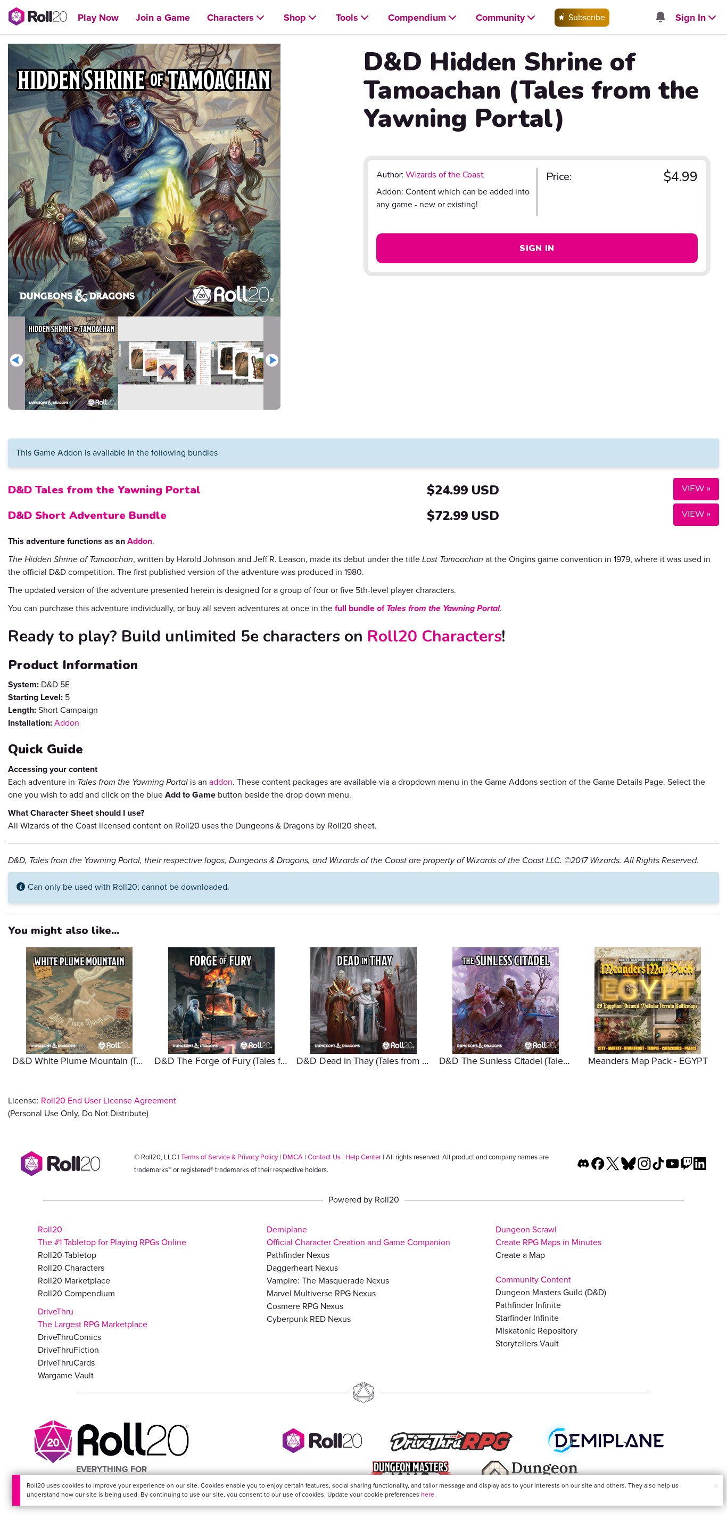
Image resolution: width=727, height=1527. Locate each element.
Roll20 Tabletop (67, 1255)
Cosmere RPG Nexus (305, 1306)
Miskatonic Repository (536, 1331)
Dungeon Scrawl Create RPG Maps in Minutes (548, 1235)
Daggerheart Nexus (302, 1268)
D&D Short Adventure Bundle (87, 515)
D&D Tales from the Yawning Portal (104, 490)
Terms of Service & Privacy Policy (229, 1157)
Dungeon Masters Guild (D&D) (550, 1292)
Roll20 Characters (434, 636)
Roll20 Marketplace (74, 1280)
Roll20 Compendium (76, 1293)
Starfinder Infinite (527, 1318)
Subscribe (585, 17)
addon (221, 782)
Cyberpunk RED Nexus (309, 1319)
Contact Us (324, 1157)
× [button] (716, 1486)
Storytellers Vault (527, 1343)
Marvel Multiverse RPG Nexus (321, 1293)
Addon (139, 541)
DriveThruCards (66, 1363)
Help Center (363, 1157)
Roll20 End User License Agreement (108, 1100)
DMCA (293, 1157)
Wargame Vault (66, 1375)
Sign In (536, 248)
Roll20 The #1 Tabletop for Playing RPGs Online (112, 1235)
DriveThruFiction (68, 1350)
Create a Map (520, 1255)
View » (692, 488)
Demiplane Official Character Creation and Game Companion (358, 1235)
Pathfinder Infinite (528, 1305)
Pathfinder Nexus (298, 1255)
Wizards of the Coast (445, 175)
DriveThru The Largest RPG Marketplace (92, 1317)
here (427, 1494)
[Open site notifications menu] (660, 17)
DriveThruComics (69, 1337)
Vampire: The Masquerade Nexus (328, 1280)
